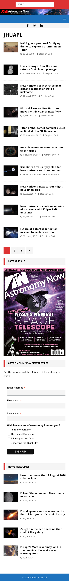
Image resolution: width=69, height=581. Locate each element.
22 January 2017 (30, 216)
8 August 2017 (29, 193)
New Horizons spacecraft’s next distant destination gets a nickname (40, 89)
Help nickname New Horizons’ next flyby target (42, 149)
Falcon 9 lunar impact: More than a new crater (42, 494)
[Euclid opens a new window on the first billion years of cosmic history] (11, 515)
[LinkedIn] (41, 25)
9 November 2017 (31, 154)
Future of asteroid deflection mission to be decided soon (39, 230)
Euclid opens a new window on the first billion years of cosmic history (42, 512)
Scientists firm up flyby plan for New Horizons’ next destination (40, 168)
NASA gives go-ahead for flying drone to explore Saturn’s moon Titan (40, 46)
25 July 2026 (28, 518)
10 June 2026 (28, 536)
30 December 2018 (32, 73)
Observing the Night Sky (24, 442)
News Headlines (19, 466)
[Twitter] (34, 25)
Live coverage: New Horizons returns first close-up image (38, 67)
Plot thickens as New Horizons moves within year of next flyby (40, 110)
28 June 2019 (28, 53)
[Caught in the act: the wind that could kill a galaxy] (11, 533)
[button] (64, 19)
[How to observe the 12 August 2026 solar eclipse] (11, 479)
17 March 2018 (29, 96)
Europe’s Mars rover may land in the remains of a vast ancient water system (40, 550)
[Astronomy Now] (34, 13)
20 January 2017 (30, 236)
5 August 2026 (29, 500)
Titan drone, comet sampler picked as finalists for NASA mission (42, 129)
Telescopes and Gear (22, 438)
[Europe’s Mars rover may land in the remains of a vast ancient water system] (11, 550)
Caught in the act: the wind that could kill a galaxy (41, 530)
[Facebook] (28, 25)
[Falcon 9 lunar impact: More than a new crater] (11, 497)
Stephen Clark (45, 53)
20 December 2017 (32, 135)
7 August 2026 (29, 482)
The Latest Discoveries (23, 434)
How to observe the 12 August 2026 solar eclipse (42, 476)
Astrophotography (21, 429)
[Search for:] (35, 4)
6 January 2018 (29, 115)
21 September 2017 (32, 174)
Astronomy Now (51, 154)
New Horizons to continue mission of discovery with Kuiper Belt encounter (42, 209)
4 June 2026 (28, 557)
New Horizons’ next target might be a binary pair (41, 188)
